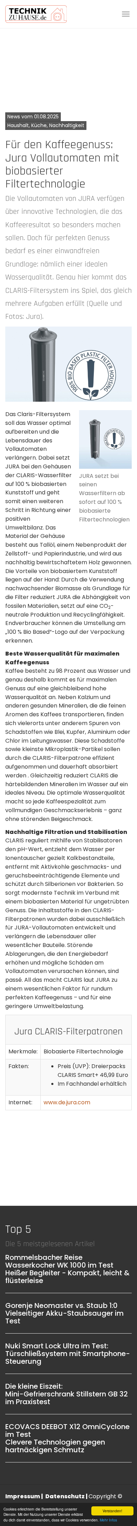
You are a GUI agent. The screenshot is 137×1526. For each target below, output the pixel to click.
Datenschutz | (67, 1496)
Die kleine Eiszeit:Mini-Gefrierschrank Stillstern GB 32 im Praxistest (66, 1394)
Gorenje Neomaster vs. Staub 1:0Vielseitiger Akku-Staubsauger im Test (64, 1313)
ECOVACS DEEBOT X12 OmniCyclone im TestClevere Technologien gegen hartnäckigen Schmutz (67, 1438)
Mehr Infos (108, 1519)
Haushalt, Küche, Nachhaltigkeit (45, 125)
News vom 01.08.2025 (33, 116)
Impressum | (24, 1496)
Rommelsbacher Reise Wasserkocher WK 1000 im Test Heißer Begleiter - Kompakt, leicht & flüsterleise (67, 1268)
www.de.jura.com (67, 1102)
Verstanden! (112, 1510)
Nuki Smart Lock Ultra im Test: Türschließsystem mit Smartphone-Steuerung (67, 1353)
